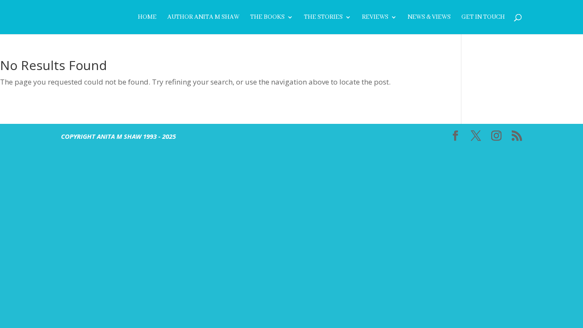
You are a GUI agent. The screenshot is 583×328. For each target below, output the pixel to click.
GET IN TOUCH (483, 17)
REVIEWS (375, 17)
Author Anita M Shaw (203, 17)
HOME (147, 17)
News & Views (429, 17)
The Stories (323, 17)
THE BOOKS (267, 17)
